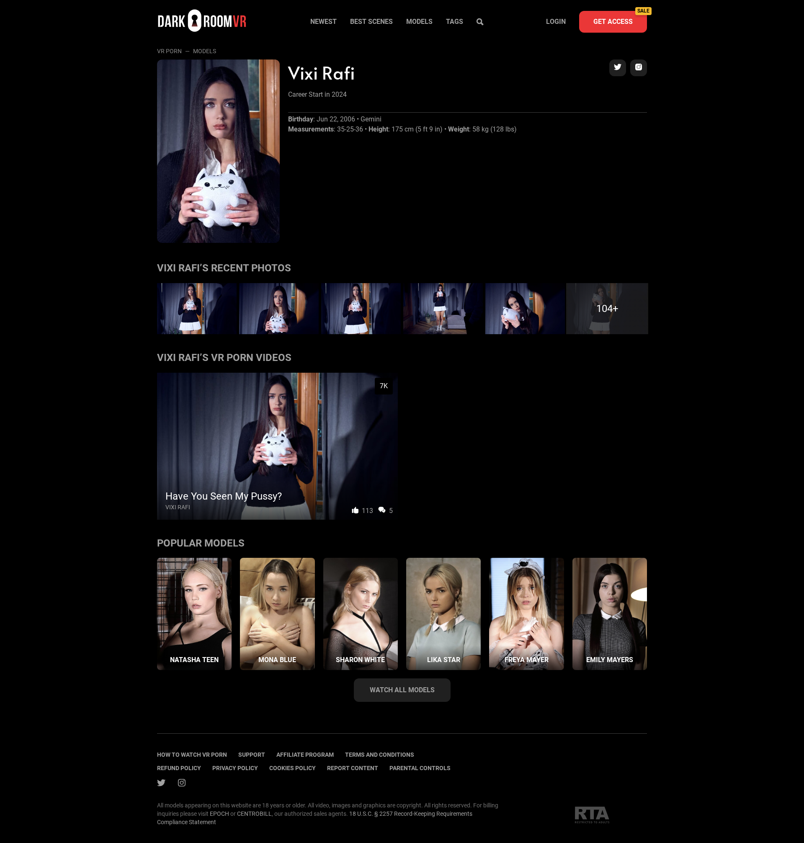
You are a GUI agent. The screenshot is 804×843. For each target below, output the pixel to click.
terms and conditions (379, 754)
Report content (352, 768)
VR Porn (169, 51)
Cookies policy (292, 768)
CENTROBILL (254, 813)
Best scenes (371, 22)
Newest (323, 22)
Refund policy (179, 768)
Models (419, 22)
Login (556, 22)
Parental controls (420, 768)
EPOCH (219, 813)
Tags (454, 22)
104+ (607, 309)
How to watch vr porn (192, 754)
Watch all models (402, 690)
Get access (620, 18)
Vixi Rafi (177, 507)
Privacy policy (235, 768)
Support (251, 754)
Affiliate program (305, 754)
